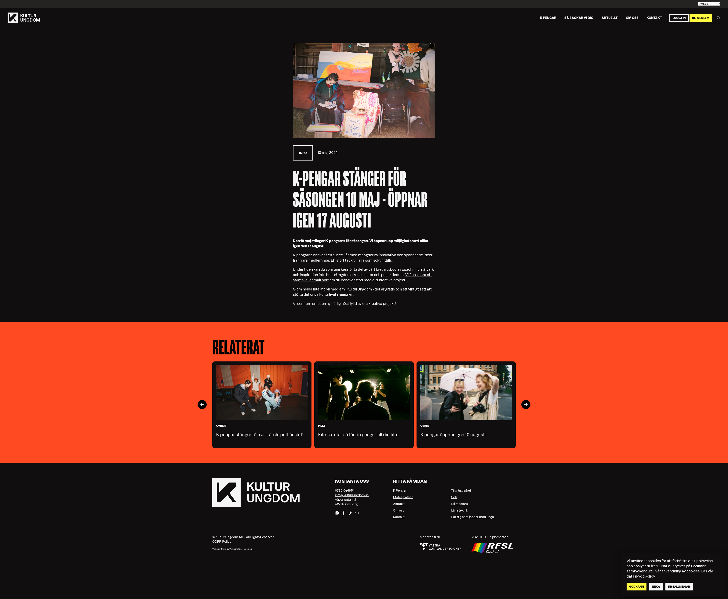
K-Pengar (400, 490)
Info (303, 153)
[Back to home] (24, 18)
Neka (656, 586)
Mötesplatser (403, 497)
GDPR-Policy (221, 541)
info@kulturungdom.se (352, 495)
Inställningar (679, 586)
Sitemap (248, 549)
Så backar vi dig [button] (578, 17)
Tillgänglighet (461, 490)
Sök (454, 497)
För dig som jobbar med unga (472, 517)
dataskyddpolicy (641, 576)
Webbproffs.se (235, 549)
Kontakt (654, 17)
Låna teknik (459, 510)
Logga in (679, 17)
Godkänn (636, 586)
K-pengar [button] (548, 17)
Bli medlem (700, 17)
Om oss (632, 17)
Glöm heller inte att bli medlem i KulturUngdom (332, 289)
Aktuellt (610, 17)
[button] (718, 18)
